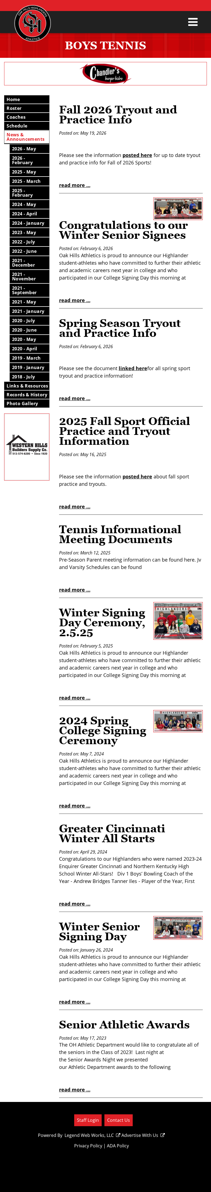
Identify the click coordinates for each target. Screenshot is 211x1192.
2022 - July (23, 242)
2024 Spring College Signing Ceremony (102, 730)
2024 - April (24, 214)
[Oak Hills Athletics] (32, 26)
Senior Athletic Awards (124, 1024)
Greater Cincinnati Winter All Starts (112, 833)
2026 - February (22, 160)
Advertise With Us (139, 1135)
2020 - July (23, 321)
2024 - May (24, 204)
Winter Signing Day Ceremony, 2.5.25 (102, 622)
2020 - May (24, 339)
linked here (133, 368)
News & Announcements (26, 137)
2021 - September (24, 290)
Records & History (27, 395)
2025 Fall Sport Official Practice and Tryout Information (124, 431)
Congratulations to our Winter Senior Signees (123, 230)
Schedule (17, 126)
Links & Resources (27, 386)
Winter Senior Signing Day (99, 931)
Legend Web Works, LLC (89, 1135)
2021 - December (23, 263)
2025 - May (24, 172)
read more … (74, 185)
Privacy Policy (88, 1145)
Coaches (16, 117)
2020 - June (24, 330)
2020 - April (24, 349)
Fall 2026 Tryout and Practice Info (118, 114)
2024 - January (28, 223)
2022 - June (24, 251)
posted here (137, 155)
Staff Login (88, 1120)
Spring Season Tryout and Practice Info (120, 328)
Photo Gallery (22, 403)
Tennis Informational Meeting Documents (120, 534)
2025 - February (22, 193)
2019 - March (26, 358)
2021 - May (24, 302)
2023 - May (24, 232)
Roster (14, 108)
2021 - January (28, 311)
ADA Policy (118, 1145)
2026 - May (24, 149)
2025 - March (26, 181)
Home (13, 99)
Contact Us (118, 1120)
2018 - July (23, 377)
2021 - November (24, 276)
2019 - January (28, 367)
